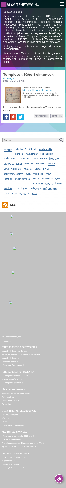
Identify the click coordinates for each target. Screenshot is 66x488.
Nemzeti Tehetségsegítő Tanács (14, 351)
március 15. (21, 149)
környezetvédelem (13, 173)
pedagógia (35, 188)
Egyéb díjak (6, 404)
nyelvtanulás (45, 149)
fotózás (8, 178)
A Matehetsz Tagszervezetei (13, 365)
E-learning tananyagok (10, 415)
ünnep (36, 178)
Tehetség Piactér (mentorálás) (13, 425)
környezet (25, 158)
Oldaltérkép (6, 342)
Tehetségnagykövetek (10, 400)
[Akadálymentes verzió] (59, 478)
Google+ (13, 117)
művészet (50, 188)
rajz (34, 193)
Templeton (57, 116)
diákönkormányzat (50, 178)
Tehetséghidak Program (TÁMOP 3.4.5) (17, 376)
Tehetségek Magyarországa (13, 383)
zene (51, 164)
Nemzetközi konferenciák (11, 439)
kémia (58, 183)
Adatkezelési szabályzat (11, 337)
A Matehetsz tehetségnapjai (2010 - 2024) (18, 436)
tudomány (41, 163)
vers (14, 193)
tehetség (38, 183)
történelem (10, 158)
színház (8, 188)
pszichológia (46, 153)
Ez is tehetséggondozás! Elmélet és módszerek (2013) (23, 443)
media (8, 150)
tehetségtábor (41, 116)
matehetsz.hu (55, 59)
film (17, 188)
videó (38, 168)
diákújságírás (40, 158)
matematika (22, 179)
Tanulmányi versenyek (10, 464)
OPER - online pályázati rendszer (15, 457)
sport (49, 183)
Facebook (6, 117)
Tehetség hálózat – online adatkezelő (16, 468)
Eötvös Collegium (12, 168)
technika (19, 153)
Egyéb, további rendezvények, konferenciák (19, 447)
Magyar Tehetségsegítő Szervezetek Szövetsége (21, 354)
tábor (6, 193)
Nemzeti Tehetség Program (12, 379)
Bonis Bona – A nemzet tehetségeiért (16, 393)
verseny (24, 193)
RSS (13, 205)
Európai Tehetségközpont (11, 361)
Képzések (5, 418)
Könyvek (5, 422)
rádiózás (28, 163)
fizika (46, 169)
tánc (48, 174)
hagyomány (32, 153)
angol (19, 163)
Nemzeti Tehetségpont (10, 358)
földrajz (33, 149)
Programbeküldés (8, 461)
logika (24, 188)
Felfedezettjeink (8, 397)
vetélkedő (38, 173)
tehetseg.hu (10, 59)
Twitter (20, 117)
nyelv (28, 173)
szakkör (28, 168)
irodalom (55, 158)
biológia (9, 163)
